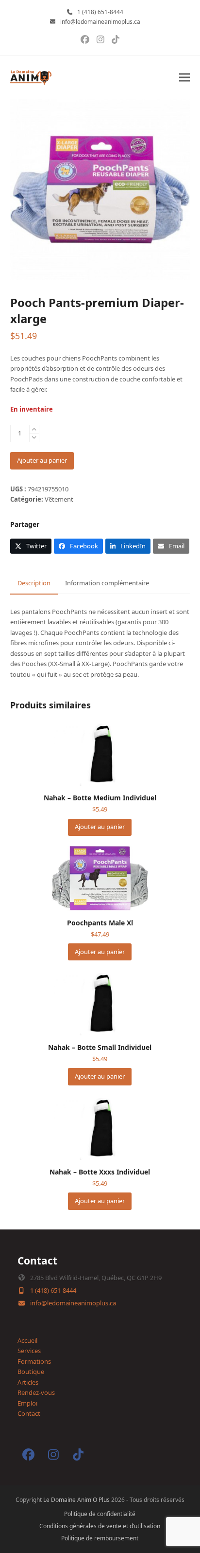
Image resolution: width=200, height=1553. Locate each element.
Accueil (27, 1340)
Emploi (27, 1403)
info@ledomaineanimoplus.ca (100, 22)
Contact (28, 1413)
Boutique (30, 1371)
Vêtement (59, 499)
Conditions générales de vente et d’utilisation (99, 1526)
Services (29, 1350)
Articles (27, 1382)
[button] (184, 77)
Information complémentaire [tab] (107, 582)
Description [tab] (33, 582)
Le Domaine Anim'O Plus (76, 1500)
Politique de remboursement (99, 1538)
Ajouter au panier (42, 460)
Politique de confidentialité (99, 1514)
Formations (34, 1361)
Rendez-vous (36, 1392)
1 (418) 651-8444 (100, 12)
